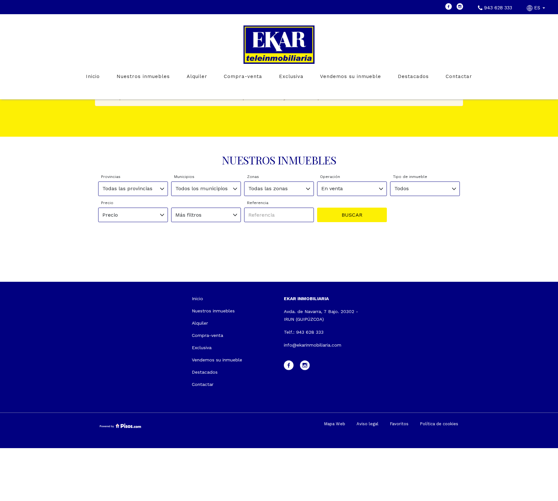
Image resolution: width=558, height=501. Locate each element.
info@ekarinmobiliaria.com (312, 345)
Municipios (184, 176)
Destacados (413, 76)
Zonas (253, 176)
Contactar (459, 76)
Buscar (352, 215)
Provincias (110, 176)
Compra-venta (243, 76)
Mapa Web (334, 423)
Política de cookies (439, 423)
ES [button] (537, 8)
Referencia (257, 203)
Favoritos (399, 423)
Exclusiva (291, 76)
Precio (107, 203)
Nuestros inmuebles (143, 76)
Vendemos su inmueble (350, 76)
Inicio (93, 76)
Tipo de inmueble (410, 176)
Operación (330, 176)
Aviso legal (367, 423)
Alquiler (197, 76)
